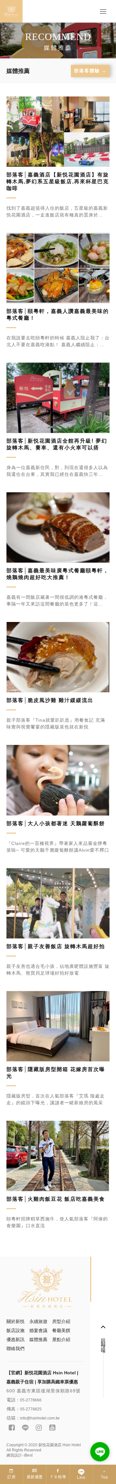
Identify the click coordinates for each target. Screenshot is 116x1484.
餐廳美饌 (61, 1330)
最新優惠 (35, 1477)
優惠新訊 (15, 1339)
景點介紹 (61, 1339)
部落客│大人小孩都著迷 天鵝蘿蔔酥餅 (55, 823)
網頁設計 (14, 1455)
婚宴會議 (38, 1330)
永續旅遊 (38, 1321)
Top (104, 1477)
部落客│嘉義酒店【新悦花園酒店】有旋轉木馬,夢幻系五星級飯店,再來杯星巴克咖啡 (57, 181)
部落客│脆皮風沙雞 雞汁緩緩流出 (49, 700)
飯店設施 (15, 1330)
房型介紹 (61, 1321)
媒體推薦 (38, 1339)
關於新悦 (15, 1321)
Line (81, 1477)
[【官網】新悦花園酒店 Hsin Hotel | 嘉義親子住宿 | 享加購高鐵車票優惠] (45, 1287)
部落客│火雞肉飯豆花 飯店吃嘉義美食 (55, 1199)
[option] (58, 40)
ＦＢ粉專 (58, 1477)
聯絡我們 (15, 1348)
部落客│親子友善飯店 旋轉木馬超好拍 (55, 946)
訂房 (11, 1477)
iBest (28, 1455)
